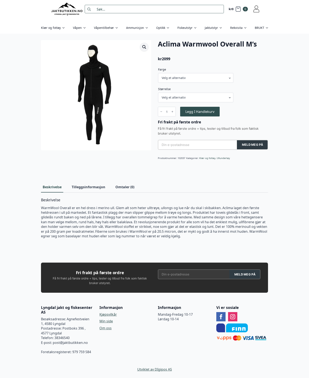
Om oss (105, 328)
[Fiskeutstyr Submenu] (197, 27)
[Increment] (172, 112)
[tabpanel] (154, 218)
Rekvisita (236, 28)
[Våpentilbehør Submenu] (118, 27)
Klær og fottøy (51, 28)
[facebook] (221, 316)
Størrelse (164, 89)
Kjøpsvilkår (108, 314)
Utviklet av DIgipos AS (154, 369)
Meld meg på (252, 144)
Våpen (77, 28)
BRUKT (259, 28)
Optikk (160, 28)
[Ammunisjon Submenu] (148, 27)
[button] (144, 47)
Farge (162, 69)
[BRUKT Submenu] (268, 27)
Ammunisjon (135, 28)
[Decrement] (161, 112)
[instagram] (232, 316)
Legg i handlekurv (199, 111)
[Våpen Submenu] (86, 27)
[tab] (52, 187)
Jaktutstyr (211, 28)
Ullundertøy (223, 158)
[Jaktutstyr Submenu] (222, 27)
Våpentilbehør (104, 28)
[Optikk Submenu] (169, 27)
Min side (106, 321)
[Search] (89, 9)
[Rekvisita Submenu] (247, 27)
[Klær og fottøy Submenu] (65, 27)
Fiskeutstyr (185, 28)
